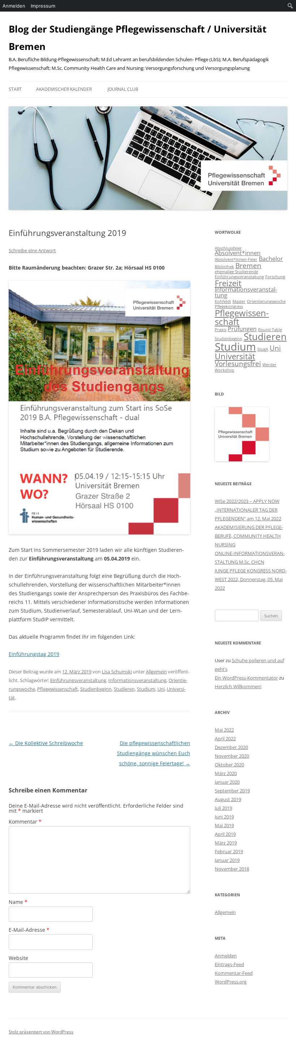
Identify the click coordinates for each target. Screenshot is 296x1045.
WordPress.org (231, 981)
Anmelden (226, 955)
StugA (262, 349)
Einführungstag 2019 (34, 654)
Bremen (248, 265)
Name (18, 901)
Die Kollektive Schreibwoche (46, 743)
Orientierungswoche (266, 301)
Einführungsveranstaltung (78, 680)
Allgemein (156, 671)
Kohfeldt (223, 301)
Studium (146, 689)
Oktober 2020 (229, 764)
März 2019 (226, 842)
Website (18, 958)
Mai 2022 (224, 730)
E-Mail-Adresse (29, 929)
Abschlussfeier (228, 248)
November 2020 (232, 756)
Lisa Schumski (117, 671)
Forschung (275, 276)
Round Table (270, 329)
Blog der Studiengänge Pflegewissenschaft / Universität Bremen (137, 37)
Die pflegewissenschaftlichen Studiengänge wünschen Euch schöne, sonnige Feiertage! (153, 753)
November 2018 (232, 869)
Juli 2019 (223, 808)
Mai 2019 (224, 825)
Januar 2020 (227, 782)
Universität (235, 356)
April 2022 (225, 738)
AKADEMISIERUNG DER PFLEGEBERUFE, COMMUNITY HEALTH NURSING (249, 536)
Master (238, 301)
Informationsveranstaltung (137, 680)
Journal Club (123, 89)
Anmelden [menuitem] (14, 6)
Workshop (224, 370)
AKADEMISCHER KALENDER (64, 89)
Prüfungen (242, 329)
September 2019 (232, 790)
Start (15, 89)
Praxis (220, 329)
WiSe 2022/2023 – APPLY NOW (247, 501)
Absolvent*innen (238, 253)
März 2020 (226, 773)
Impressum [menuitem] (43, 6)
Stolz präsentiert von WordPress (41, 1032)
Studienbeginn (96, 689)
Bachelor (271, 259)
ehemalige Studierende (236, 271)
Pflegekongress (229, 306)
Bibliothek (224, 266)
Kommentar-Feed (234, 973)
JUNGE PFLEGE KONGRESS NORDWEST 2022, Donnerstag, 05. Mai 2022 (251, 579)
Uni (161, 689)
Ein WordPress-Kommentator (246, 677)
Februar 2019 (229, 851)
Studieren (124, 689)
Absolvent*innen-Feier (236, 259)
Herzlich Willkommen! (238, 686)
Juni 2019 (224, 816)
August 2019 (228, 799)
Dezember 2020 (231, 747)
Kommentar (25, 821)
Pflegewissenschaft (57, 689)
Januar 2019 (227, 860)
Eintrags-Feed (229, 964)
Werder (269, 364)
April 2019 (225, 834)
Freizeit (228, 283)
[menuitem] (290, 6)
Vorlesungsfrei (238, 363)
